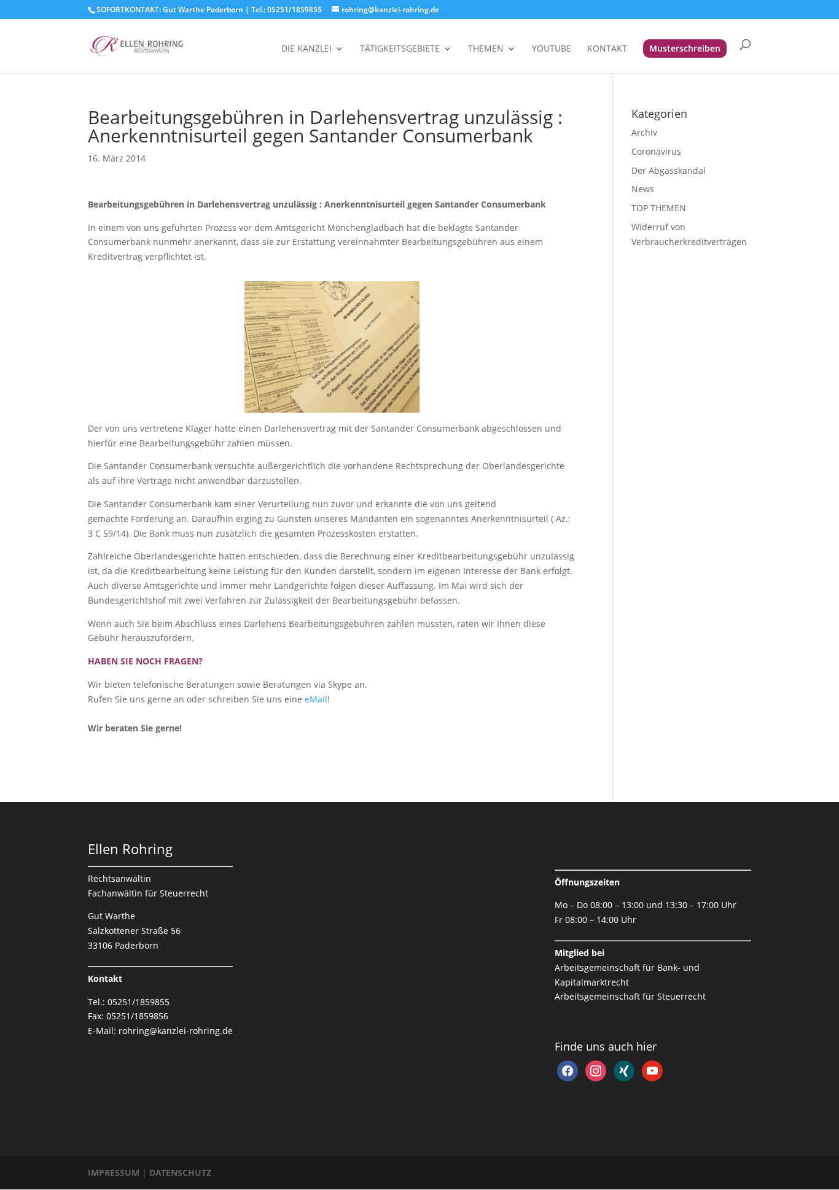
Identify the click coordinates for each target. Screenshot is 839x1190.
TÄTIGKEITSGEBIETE (400, 49)
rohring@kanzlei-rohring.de (176, 1030)
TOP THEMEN (658, 208)
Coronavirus (656, 151)
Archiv (644, 132)
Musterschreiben (684, 48)
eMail (316, 699)
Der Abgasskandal (668, 170)
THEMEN (486, 49)
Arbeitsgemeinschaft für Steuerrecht (630, 996)
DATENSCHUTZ (180, 1172)
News (642, 189)
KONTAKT (607, 49)
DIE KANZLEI (306, 49)
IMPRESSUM (115, 1172)
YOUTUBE (551, 49)
